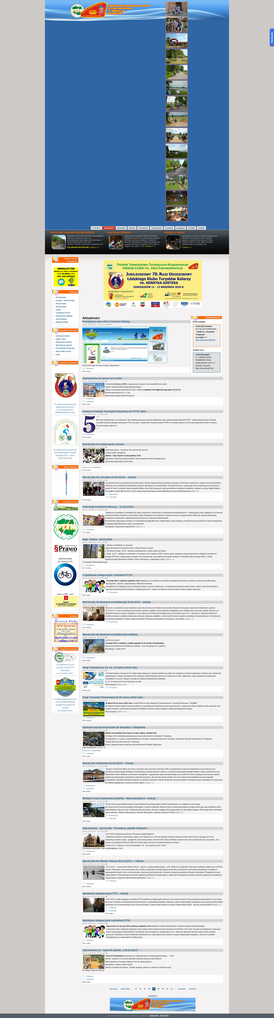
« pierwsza (113, 989)
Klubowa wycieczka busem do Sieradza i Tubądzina (113, 727)
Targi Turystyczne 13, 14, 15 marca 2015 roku (109, 667)
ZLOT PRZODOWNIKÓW (65, 702)
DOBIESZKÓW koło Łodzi (65, 413)
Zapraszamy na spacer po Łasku (102, 378)
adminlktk (108, 324)
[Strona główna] (111, 17)
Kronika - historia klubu (65, 301)
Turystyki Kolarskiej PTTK (65, 705)
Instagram (181, 228)
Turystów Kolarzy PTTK (65, 668)
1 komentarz (90, 368)
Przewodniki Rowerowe (65, 348)
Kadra (58, 310)
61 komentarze (90, 657)
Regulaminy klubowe (64, 316)
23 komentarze (113, 622)
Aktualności (109, 228)
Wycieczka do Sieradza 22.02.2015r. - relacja (109, 477)
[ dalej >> (149, 783)
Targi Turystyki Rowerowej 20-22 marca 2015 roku (112, 697)
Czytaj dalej (89, 401)
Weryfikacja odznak (64, 345)
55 (145, 989)
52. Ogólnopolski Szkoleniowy (65, 699)
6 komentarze (90, 434)
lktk (106, 381)
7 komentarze (113, 687)
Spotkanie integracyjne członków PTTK (106, 920)
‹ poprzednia (125, 989)
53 (136, 989)
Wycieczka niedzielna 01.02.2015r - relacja (107, 763)
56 (149, 989)
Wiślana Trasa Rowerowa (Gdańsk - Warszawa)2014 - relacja (119, 798)
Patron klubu (61, 304)
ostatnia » (193, 989)
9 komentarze (90, 565)
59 (163, 989)
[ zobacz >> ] (139, 527)
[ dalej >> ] (150, 878)
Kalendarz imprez (63, 336)
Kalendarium (61, 297)
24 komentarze (113, 494)
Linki (58, 355)
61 (172, 989)
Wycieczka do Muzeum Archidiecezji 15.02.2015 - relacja (116, 602)
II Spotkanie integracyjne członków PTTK (107, 575)
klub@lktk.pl (164, 1015)
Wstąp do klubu (62, 322)
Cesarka (65, 708)
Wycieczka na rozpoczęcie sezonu (103, 444)
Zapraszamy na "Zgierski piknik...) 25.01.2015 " (110, 950)
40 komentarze (113, 815)
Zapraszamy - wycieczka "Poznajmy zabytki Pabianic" (115, 828)
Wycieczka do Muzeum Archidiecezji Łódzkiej (110, 634)
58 (158, 989)
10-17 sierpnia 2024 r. (65, 673)
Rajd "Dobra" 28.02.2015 (97, 539)
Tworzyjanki (65, 670)
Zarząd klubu (61, 307)
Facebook (169, 228)
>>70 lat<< (96, 228)
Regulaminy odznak (64, 342)
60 (167, 989)
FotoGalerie (143, 228)
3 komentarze (113, 592)
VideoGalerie (156, 228)
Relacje (132, 228)
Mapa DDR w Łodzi (63, 351)
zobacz (120, 685)
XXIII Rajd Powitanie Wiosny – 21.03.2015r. (108, 506)
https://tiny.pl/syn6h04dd (205, 340)
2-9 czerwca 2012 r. (65, 711)
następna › (182, 989)
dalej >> (194, 491)
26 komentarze (90, 785)
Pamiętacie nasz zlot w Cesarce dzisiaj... (106, 321)
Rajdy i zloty (61, 339)
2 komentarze (90, 851)
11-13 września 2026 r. (65, 410)
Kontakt (201, 228)
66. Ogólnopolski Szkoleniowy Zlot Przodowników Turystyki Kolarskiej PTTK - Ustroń (65, 452)
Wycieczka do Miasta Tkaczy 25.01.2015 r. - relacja (112, 861)
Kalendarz (121, 228)
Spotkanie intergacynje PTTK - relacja (105, 893)
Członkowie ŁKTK (63, 313)
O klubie (191, 228)
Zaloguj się (86, 467)
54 (140, 989)
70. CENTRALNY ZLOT (65, 665)
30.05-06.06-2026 (65, 458)
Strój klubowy (61, 319)
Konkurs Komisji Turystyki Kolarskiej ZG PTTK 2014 (114, 411)
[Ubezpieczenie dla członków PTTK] (65, 585)
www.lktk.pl (154, 1015)
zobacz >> (94, 247)
